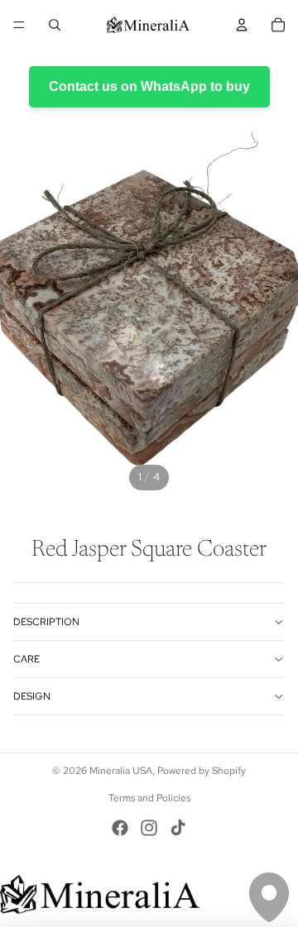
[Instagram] (149, 828)
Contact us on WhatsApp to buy (149, 86)
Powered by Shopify (201, 770)
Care (26, 659)
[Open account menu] (241, 25)
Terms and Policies (149, 798)
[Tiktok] (178, 828)
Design (31, 696)
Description (46, 621)
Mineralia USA (120, 770)
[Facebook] (120, 828)
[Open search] (54, 25)
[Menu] (19, 25)
